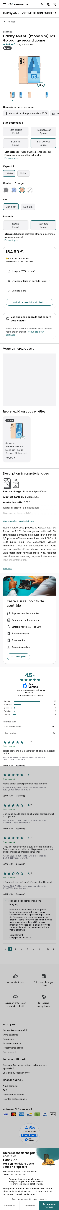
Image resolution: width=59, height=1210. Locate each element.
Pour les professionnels (15, 1099)
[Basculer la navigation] (4, 4)
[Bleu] (14, 190)
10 (48, 949)
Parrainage (8, 1039)
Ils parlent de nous (12, 1043)
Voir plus (7, 568)
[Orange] (22, 190)
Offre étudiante (10, 1034)
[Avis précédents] (5, 948)
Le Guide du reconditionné (16, 1072)
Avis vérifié (10, 746)
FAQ (5, 1090)
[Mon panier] (55, 4)
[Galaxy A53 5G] (16, 430)
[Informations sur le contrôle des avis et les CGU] (44, 690)
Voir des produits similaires (29, 302)
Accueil (11, 21)
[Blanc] (30, 190)
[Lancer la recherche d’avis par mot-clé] (54, 733)
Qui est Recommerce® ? (15, 1030)
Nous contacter (10, 1086)
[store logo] (18, 4)
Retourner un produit (13, 1094)
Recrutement (9, 1052)
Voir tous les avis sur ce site (30, 695)
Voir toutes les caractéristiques (18, 521)
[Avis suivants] (53, 949)
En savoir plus (11, 158)
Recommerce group (13, 1047)
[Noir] (6, 190)
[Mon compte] (49, 4)
